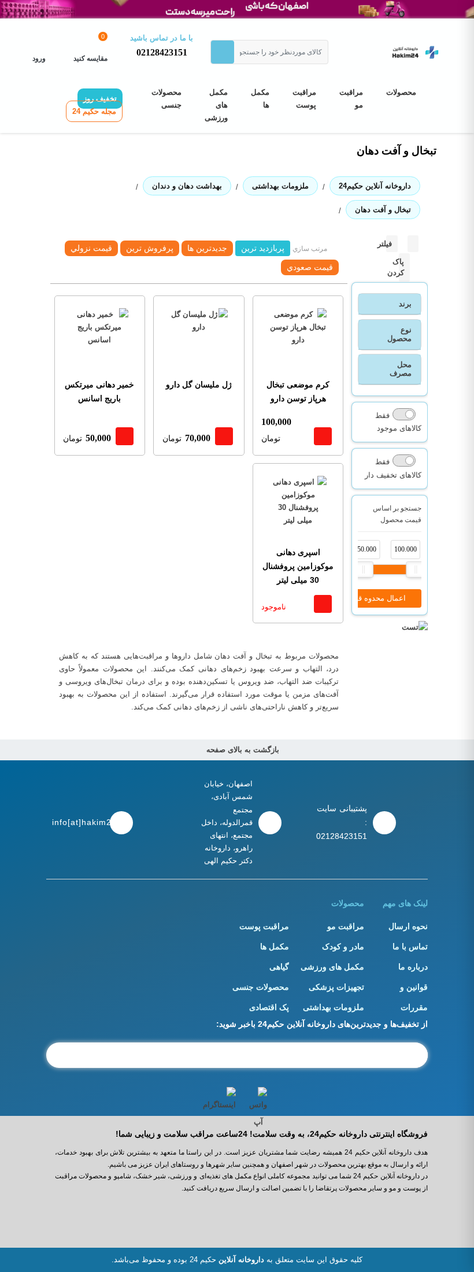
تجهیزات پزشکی (336, 987)
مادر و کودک (343, 946)
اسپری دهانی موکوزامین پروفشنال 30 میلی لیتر (298, 566)
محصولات (401, 92)
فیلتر (384, 243)
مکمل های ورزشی (216, 105)
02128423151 (161, 52)
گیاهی (279, 966)
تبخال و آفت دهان (383, 209)
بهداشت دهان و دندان (187, 186)
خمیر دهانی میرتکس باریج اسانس (99, 391)
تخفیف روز (100, 98)
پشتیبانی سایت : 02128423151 (341, 822)
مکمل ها (260, 98)
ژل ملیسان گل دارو (199, 384)
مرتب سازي (309, 249)
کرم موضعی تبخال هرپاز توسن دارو (297, 391)
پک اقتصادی (269, 1007)
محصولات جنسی (166, 98)
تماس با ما (410, 946)
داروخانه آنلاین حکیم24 (375, 186)
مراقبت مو (351, 98)
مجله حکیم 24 (94, 111)
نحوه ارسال (408, 926)
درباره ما (413, 966)
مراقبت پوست (304, 98)
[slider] (363, 569)
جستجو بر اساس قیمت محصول (397, 514)
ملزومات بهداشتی (280, 186)
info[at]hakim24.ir (78, 822)
